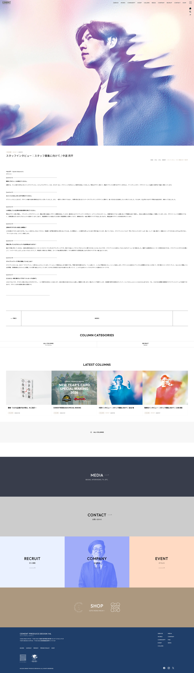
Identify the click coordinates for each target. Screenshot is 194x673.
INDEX (97, 318)
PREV (15, 318)
